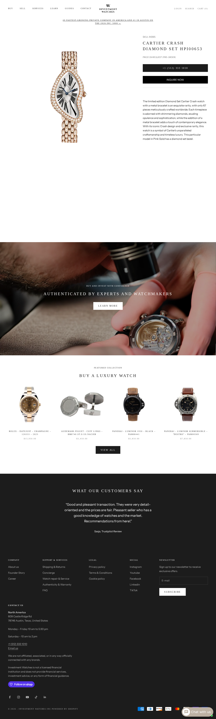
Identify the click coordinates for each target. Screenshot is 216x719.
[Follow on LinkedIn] (45, 697)
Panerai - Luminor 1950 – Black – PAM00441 (134, 432)
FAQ (45, 590)
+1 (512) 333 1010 (175, 68)
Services (38, 8)
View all (108, 450)
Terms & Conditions (100, 572)
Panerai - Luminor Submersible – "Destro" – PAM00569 (186, 432)
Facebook (135, 578)
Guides (69, 8)
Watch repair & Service (56, 578)
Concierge (49, 572)
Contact (86, 8)
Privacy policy (97, 566)
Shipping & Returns (54, 566)
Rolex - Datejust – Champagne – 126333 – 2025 (30, 432)
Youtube (135, 572)
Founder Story (16, 572)
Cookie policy (97, 578)
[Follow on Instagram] (18, 697)
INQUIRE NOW (175, 79)
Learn (54, 8)
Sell (23, 8)
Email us (13, 648)
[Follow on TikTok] (36, 697)
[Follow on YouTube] (27, 697)
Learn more (108, 306)
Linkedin (135, 584)
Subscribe (172, 592)
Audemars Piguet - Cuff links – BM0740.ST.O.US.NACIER (82, 432)
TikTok (134, 590)
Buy (10, 8)
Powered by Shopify (65, 709)
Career (12, 578)
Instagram (136, 566)
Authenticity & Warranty (57, 584)
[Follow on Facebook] (9, 697)
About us (13, 566)
